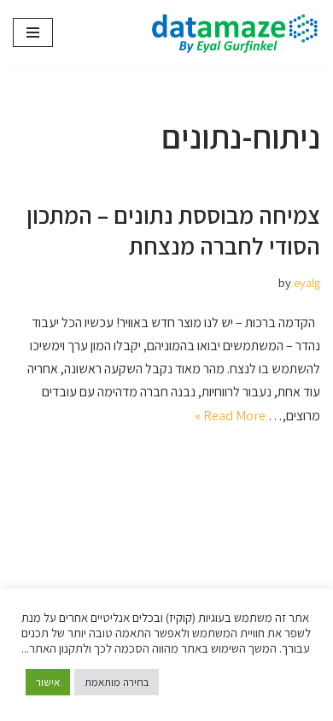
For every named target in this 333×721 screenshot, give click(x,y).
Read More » (230, 416)
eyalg (307, 282)
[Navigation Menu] (33, 32)
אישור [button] (48, 682)
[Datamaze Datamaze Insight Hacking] (230, 33)
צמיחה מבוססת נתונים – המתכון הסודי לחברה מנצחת (173, 230)
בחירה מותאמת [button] (117, 682)
